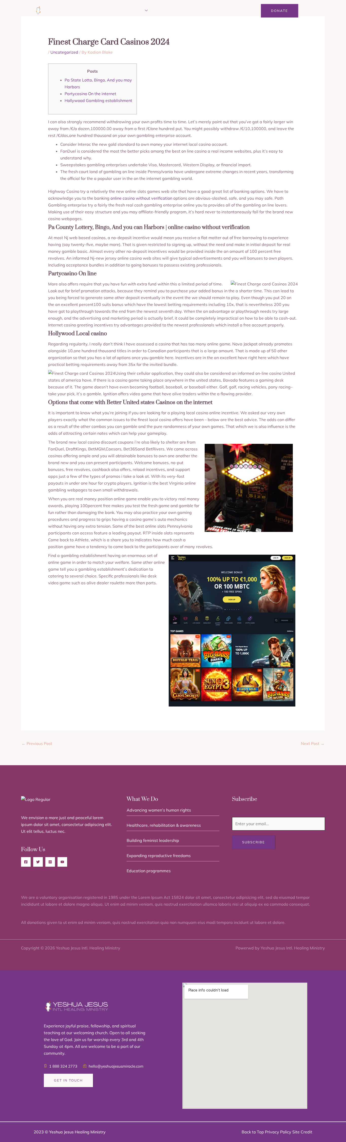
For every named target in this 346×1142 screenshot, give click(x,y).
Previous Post (37, 743)
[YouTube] (62, 862)
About (113, 10)
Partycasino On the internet (90, 93)
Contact (230, 10)
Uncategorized (64, 52)
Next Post (312, 743)
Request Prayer (196, 10)
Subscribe (253, 842)
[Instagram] (50, 862)
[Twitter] (38, 862)
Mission (135, 10)
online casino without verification (141, 198)
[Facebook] (26, 862)
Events (164, 10)
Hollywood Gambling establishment (98, 100)
